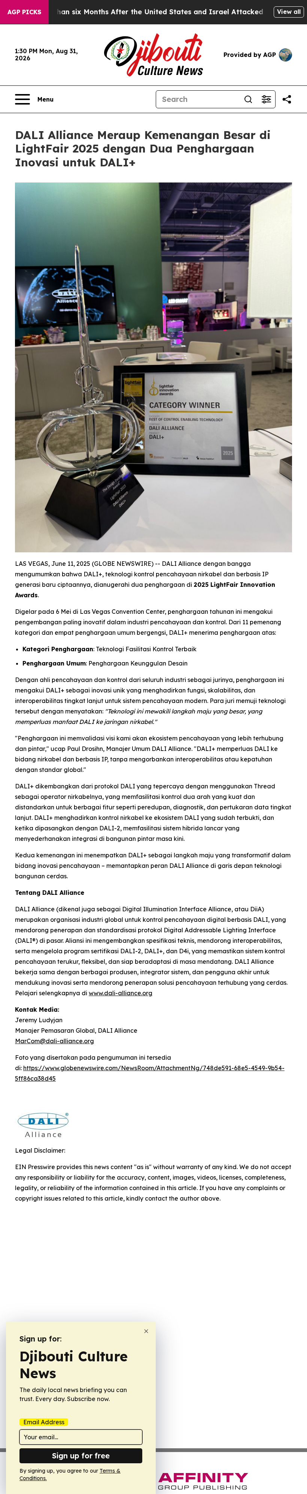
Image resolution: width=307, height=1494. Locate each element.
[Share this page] (287, 99)
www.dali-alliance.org (120, 993)
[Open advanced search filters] (266, 99)
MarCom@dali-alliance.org (54, 1041)
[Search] (248, 99)
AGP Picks (24, 12)
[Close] (146, 1331)
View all (289, 11)
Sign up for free (81, 1455)
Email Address (43, 1422)
